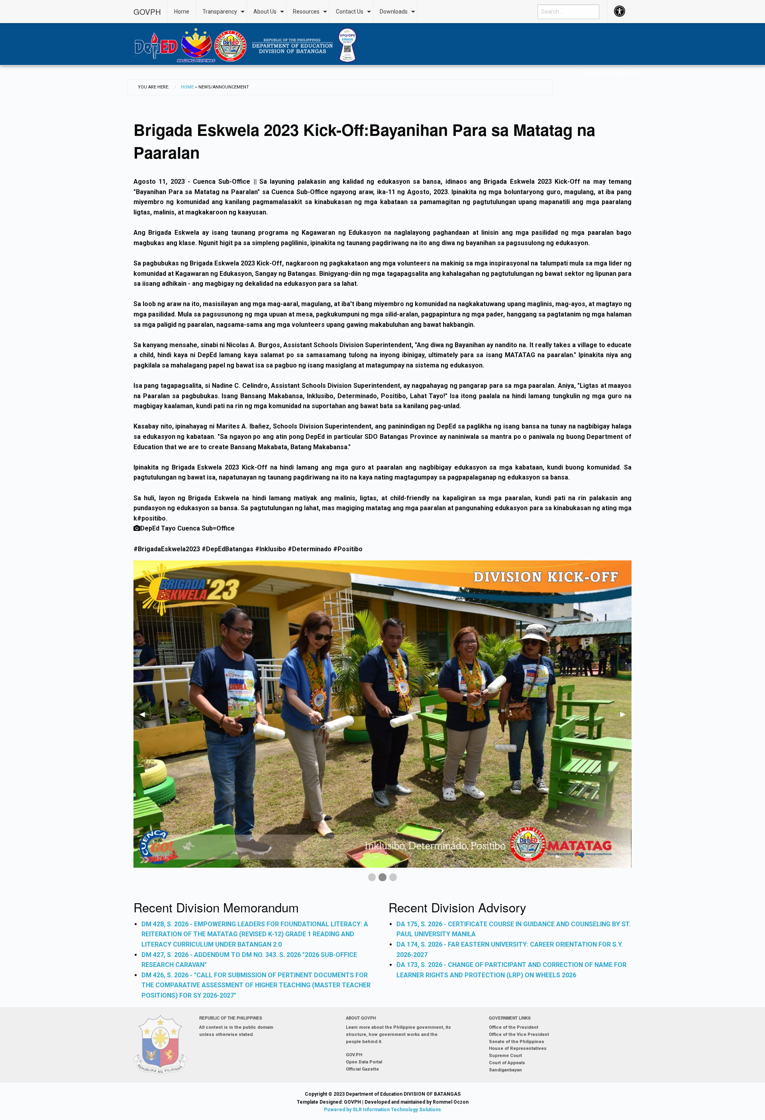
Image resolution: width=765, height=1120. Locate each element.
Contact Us (349, 11)
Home (181, 11)
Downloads (394, 11)
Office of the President (513, 1027)
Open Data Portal (364, 1062)
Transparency (219, 11)
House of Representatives (518, 1048)
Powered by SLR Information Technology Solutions (382, 1109)
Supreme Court (505, 1055)
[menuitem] (150, 11)
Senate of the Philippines (516, 1041)
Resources (306, 11)
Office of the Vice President (519, 1034)
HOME (187, 87)
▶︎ (626, 717)
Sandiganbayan (505, 1070)
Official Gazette (362, 1069)
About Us (265, 11)
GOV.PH (354, 1054)
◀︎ (145, 717)
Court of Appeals (507, 1062)
